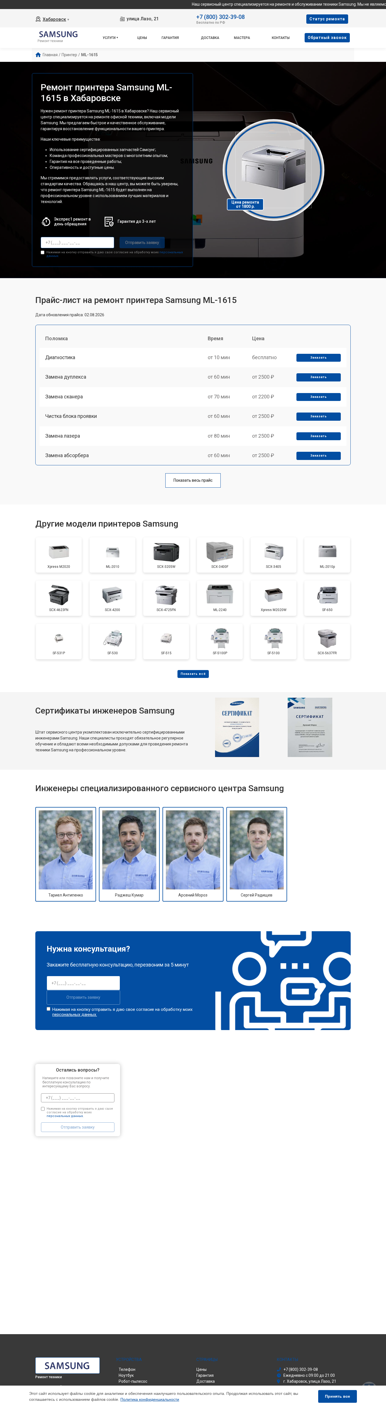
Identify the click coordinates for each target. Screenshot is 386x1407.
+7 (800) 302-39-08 (220, 16)
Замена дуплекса (65, 377)
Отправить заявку (142, 242)
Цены (142, 38)
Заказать (318, 357)
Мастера (242, 38)
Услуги (109, 38)
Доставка (210, 38)
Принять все (337, 1396)
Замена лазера (62, 436)
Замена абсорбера (67, 455)
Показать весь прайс (193, 480)
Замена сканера (64, 397)
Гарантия (170, 38)
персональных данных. (74, 1014)
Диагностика (60, 357)
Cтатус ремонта (327, 19)
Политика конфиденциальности (149, 1399)
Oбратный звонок (327, 37)
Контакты (281, 38)
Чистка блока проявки (71, 416)
